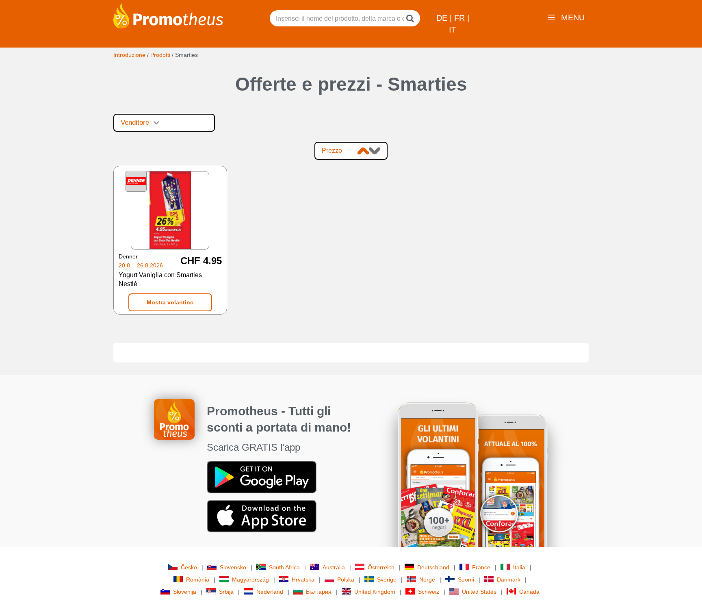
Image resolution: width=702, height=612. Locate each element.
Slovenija (184, 591)
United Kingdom (374, 591)
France (481, 567)
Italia (519, 567)
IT (452, 29)
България (319, 591)
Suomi (466, 579)
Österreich (381, 567)
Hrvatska (303, 579)
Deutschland (433, 567)
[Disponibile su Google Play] (261, 476)
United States (479, 591)
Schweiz (428, 591)
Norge (427, 579)
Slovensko (233, 567)
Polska (345, 579)
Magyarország (250, 579)
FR (460, 17)
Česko (189, 567)
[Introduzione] (168, 15)
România (197, 579)
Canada (529, 591)
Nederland (269, 591)
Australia (334, 567)
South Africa (284, 567)
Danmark (508, 579)
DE (443, 17)
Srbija (226, 591)
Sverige (386, 579)
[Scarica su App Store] (261, 515)
